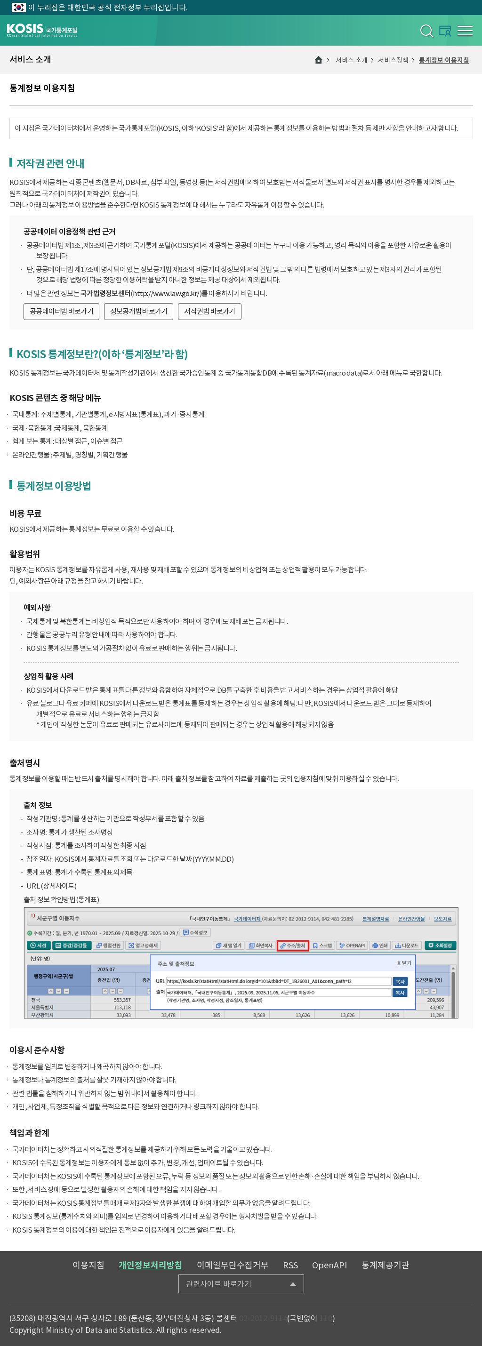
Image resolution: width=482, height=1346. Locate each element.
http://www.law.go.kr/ (166, 293)
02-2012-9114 (263, 1318)
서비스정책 (393, 60)
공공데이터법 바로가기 (61, 311)
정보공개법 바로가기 (139, 311)
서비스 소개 (352, 60)
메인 (318, 59)
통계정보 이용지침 (444, 60)
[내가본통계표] (445, 30)
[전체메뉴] (465, 30)
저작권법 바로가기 (209, 311)
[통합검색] (426, 30)
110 (326, 1318)
